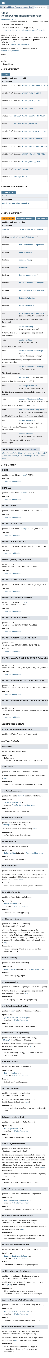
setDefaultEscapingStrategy (31, 351)
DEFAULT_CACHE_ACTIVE (31, 101)
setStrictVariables (27, 434)
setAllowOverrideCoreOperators (32, 313)
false (27, 1102)
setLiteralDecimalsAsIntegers (32, 399)
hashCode (42, 453)
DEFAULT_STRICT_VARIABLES (33, 162)
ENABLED (25, 169)
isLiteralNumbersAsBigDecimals (32, 290)
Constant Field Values (12, 482)
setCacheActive (25, 340)
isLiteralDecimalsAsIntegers (31, 283)
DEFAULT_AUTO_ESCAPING (31, 93)
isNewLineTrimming (27, 298)
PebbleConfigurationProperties (19, 7)
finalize (21, 453)
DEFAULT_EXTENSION (29, 123)
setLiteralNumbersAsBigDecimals (32, 410)
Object (11, 42)
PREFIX (24, 177)
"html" (34, 829)
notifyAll (16, 456)
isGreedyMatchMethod (27, 275)
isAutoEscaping (25, 252)
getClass (31, 453)
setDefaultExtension (27, 367)
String (17, 116)
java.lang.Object (7, 19)
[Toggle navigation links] (3, 2)
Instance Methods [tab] (25, 219)
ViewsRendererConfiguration (34, 30)
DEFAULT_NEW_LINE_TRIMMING (33, 154)
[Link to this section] (20, 69)
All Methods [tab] (8, 219)
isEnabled (23, 267)
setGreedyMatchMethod (28, 386)
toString (27, 456)
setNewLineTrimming (27, 420)
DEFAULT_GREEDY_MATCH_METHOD (34, 131)
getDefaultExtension (27, 237)
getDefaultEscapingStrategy (31, 229)
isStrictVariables (27, 306)
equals (12, 453)
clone (4, 453)
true (4, 778)
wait (35, 456)
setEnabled (23, 377)
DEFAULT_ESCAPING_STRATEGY (33, 116)
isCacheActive (25, 260)
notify (7, 456)
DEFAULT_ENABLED (28, 108)
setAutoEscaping (26, 327)
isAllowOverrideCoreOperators (32, 245)
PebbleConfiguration (11, 30)
